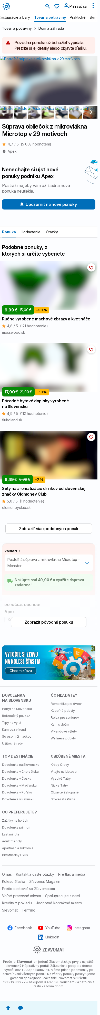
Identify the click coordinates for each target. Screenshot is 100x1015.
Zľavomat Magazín (44, 881)
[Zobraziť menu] (93, 6)
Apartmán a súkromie (18, 848)
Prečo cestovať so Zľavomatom (28, 888)
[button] (91, 267)
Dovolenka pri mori (16, 827)
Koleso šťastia (13, 881)
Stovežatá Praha (63, 799)
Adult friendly (12, 841)
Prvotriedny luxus (15, 855)
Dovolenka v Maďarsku (19, 785)
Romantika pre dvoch (67, 704)
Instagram (82, 928)
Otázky (52, 232)
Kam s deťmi (60, 724)
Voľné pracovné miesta (21, 896)
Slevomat (10, 910)
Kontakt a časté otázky (35, 874)
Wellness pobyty (63, 738)
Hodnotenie (31, 232)
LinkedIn (52, 937)
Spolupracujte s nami (62, 896)
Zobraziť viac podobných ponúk (48, 528)
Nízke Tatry (59, 785)
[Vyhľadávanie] (47, 6)
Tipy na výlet (11, 723)
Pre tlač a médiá (71, 874)
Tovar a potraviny (17, 28)
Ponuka (9, 232)
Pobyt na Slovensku (17, 709)
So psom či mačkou (17, 736)
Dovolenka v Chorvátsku (20, 771)
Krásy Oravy (60, 765)
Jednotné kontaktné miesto (59, 903)
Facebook (23, 928)
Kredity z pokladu (17, 903)
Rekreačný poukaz (16, 716)
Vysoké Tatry (61, 778)
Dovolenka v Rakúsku (18, 799)
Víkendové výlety (64, 731)
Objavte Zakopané (65, 792)
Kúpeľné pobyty (63, 711)
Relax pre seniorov (65, 717)
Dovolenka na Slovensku (20, 765)
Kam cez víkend (14, 729)
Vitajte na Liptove (64, 771)
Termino (29, 910)
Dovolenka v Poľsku (17, 792)
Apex (12, 151)
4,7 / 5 (29, 144)
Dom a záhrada (51, 28)
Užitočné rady (12, 743)
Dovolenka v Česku (16, 778)
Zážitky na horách (15, 820)
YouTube (53, 928)
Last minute (10, 834)
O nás (7, 874)
